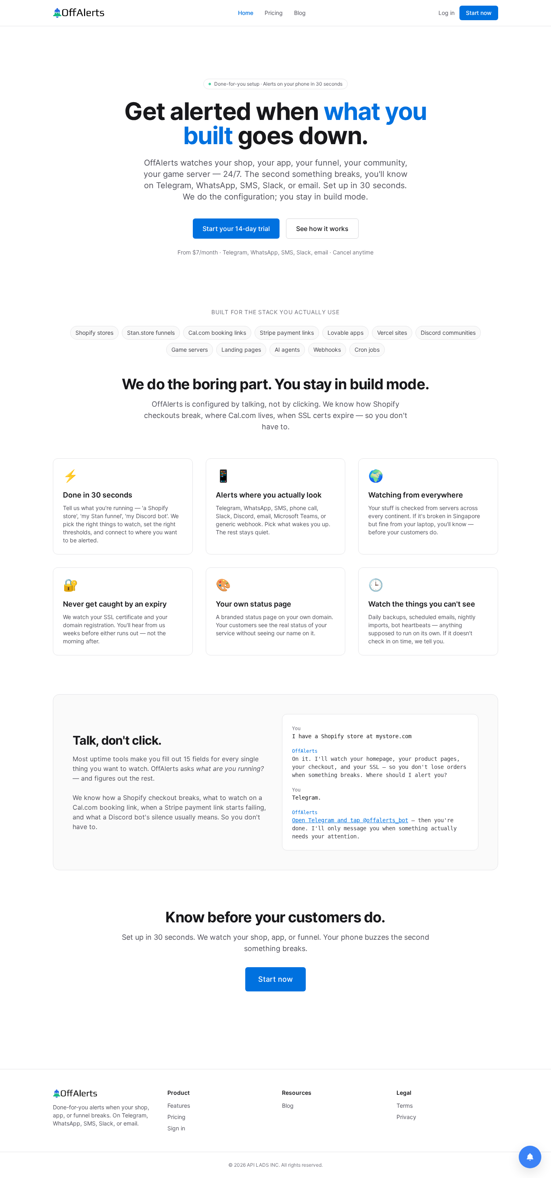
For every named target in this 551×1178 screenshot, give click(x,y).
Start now (479, 12)
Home (245, 12)
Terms (405, 1105)
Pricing (274, 12)
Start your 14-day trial (236, 229)
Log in (446, 12)
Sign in (176, 1128)
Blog (300, 12)
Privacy (406, 1116)
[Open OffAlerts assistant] (530, 1157)
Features (178, 1105)
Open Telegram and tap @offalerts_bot (350, 820)
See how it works (322, 229)
